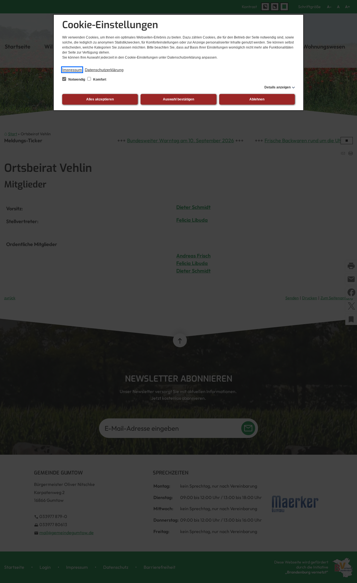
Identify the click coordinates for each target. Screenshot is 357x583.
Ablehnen (256, 99)
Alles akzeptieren (100, 99)
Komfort (99, 79)
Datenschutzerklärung (104, 70)
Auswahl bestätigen (178, 99)
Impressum (72, 70)
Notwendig (76, 79)
